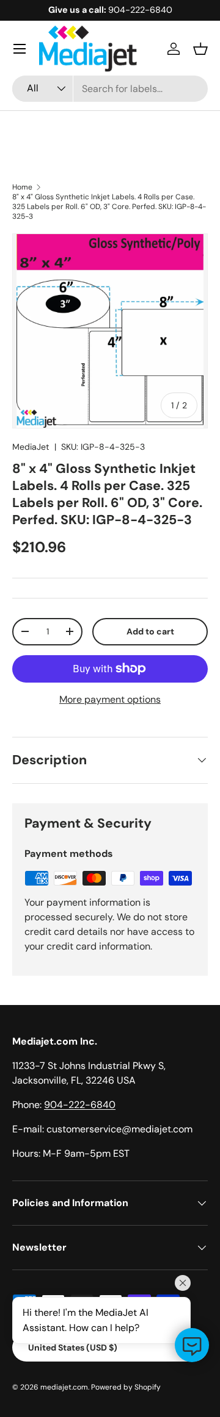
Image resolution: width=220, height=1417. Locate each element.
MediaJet (31, 446)
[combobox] (110, 89)
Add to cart (150, 631)
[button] (200, 48)
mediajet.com (64, 1387)
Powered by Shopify (126, 1387)
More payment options (110, 699)
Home (22, 187)
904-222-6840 (80, 1104)
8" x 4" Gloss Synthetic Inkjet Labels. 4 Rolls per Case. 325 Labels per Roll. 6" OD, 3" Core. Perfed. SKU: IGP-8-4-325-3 (109, 206)
